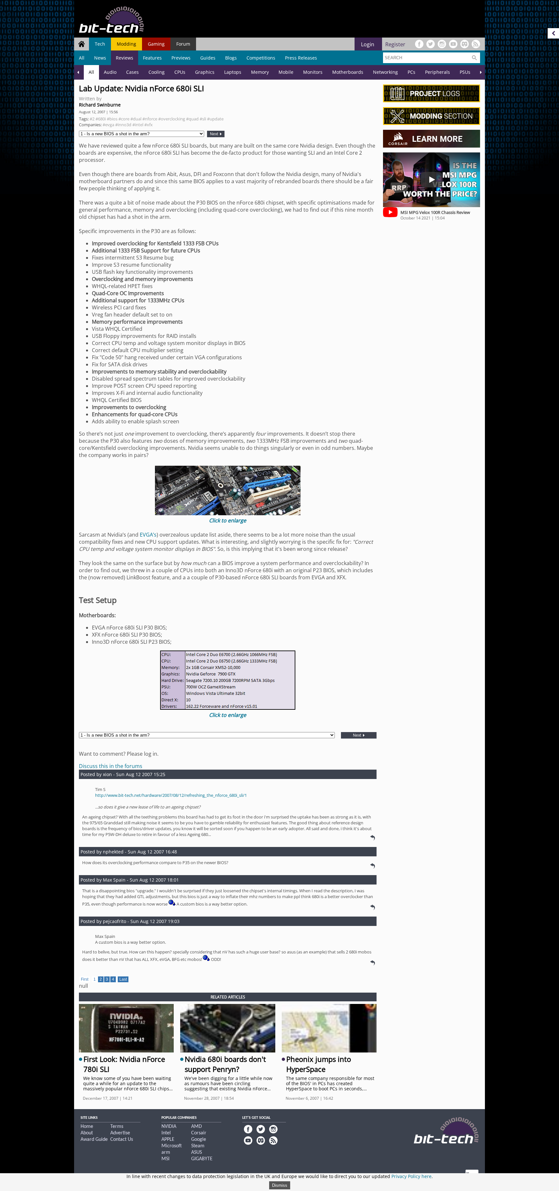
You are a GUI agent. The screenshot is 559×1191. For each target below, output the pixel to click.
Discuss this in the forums (110, 766)
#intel (137, 125)
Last (123, 979)
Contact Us (121, 1139)
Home (87, 1126)
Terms (116, 1126)
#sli (203, 119)
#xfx (148, 125)
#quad (192, 119)
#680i (100, 119)
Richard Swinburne (100, 105)
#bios (112, 119)
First (84, 979)
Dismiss (279, 1185)
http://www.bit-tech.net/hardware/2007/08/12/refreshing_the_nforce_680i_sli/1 (171, 795)
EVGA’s (148, 534)
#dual (135, 119)
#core (123, 119)
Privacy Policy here (411, 1176)
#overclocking (171, 119)
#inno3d (123, 125)
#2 (92, 119)
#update (215, 119)
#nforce (149, 119)
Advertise (120, 1133)
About (87, 1133)
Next (214, 134)
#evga (108, 125)
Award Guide (94, 1139)
